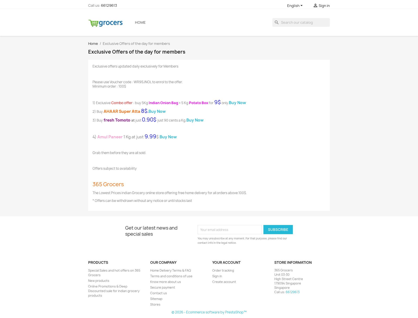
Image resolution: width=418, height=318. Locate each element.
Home (140, 22)
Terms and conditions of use (171, 276)
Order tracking (223, 270)
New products (98, 281)
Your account (226, 262)
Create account (224, 282)
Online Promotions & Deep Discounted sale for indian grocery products (114, 291)
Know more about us (165, 282)
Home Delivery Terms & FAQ (170, 270)
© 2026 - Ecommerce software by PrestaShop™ (209, 312)
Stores (155, 304)
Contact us (158, 293)
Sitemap (156, 299)
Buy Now (168, 137)
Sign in (217, 276)
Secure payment (162, 287)
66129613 (109, 5)
